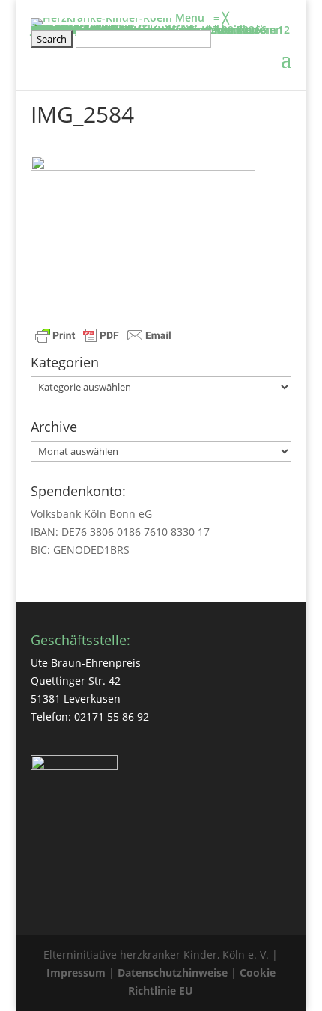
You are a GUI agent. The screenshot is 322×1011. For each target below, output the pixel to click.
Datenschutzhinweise (173, 972)
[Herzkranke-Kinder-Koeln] (103, 17)
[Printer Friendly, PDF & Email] (103, 337)
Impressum (76, 972)
